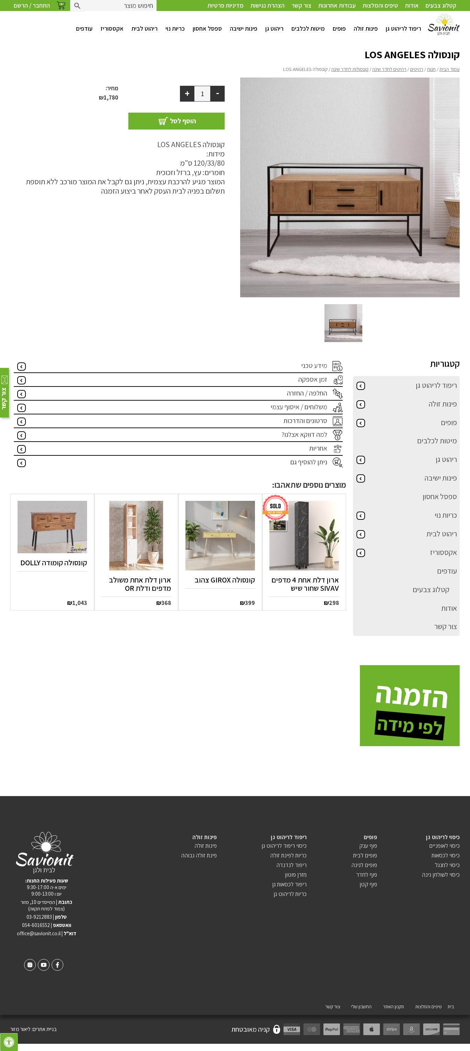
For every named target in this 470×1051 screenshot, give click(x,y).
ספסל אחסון (207, 28)
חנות (431, 69)
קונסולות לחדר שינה (349, 69)
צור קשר (301, 5)
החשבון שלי (361, 1006)
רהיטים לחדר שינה (389, 69)
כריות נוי (175, 28)
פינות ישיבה (243, 28)
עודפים (84, 28)
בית (451, 1006)
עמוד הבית (449, 69)
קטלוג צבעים (441, 5)
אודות (412, 5)
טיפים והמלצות (380, 5)
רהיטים (416, 69)
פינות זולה (366, 28)
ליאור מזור (20, 1029)
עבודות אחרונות (337, 5)
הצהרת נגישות (267, 5)
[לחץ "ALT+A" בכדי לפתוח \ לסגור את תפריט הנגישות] (9, 1042)
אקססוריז (112, 28)
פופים (339, 28)
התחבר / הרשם (32, 5)
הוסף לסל (183, 120)
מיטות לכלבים (308, 28)
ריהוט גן (274, 28)
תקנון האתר (393, 1006)
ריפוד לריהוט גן (403, 28)
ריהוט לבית (144, 28)
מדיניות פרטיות (225, 5)
